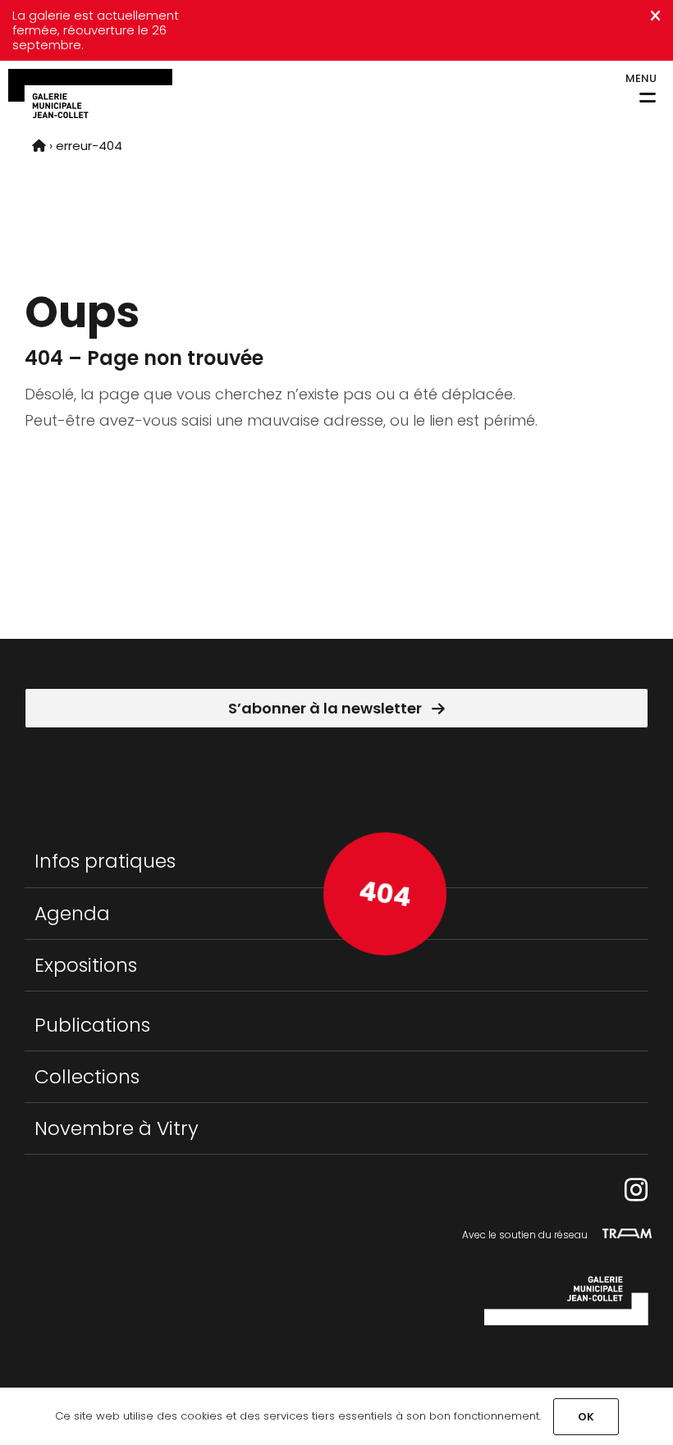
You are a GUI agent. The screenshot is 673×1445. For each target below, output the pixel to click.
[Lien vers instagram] (636, 1190)
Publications (92, 1024)
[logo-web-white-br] (566, 1283)
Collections (87, 1076)
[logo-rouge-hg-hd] (90, 76)
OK (586, 1416)
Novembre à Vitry (116, 1128)
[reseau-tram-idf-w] (627, 1235)
